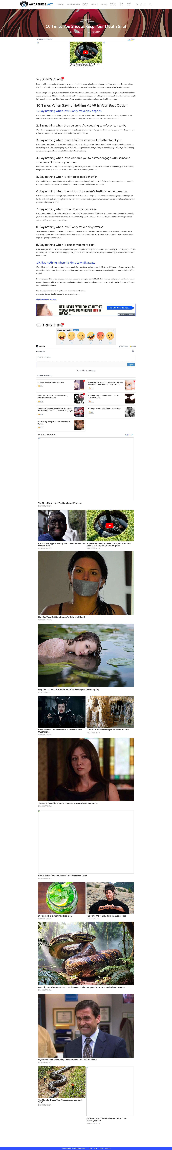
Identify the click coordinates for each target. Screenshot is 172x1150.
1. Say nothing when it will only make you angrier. (69, 111)
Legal (90, 1148)
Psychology (86, 21)
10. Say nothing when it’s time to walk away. (65, 263)
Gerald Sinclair (78, 32)
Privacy (102, 1148)
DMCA (95, 1148)
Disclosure (107, 1148)
